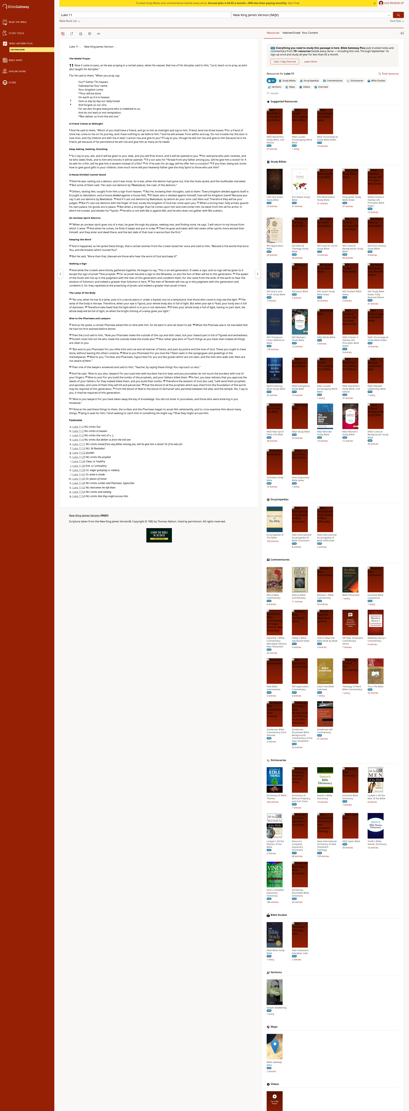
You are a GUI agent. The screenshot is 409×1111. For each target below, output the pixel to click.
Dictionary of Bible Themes (276, 797)
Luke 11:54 (78, 492)
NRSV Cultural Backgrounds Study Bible (378, 434)
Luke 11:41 (78, 474)
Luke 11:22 (78, 452)
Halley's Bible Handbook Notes (301, 639)
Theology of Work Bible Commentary (352, 688)
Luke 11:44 (78, 483)
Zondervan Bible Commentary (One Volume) (276, 732)
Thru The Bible (375, 686)
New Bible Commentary (273, 688)
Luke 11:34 (78, 461)
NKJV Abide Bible (326, 337)
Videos (275, 1084)
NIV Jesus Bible (300, 291)
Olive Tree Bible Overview (325, 688)
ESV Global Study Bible (301, 199)
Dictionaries (278, 760)
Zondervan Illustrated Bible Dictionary (300, 893)
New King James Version (84, 515)
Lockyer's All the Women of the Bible (275, 844)
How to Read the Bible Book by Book (327, 639)
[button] (391, 3)
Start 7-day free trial (285, 61)
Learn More (310, 61)
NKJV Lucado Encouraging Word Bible (302, 139)
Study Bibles (278, 162)
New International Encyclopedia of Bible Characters (301, 537)
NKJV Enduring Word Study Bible (276, 387)
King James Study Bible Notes (351, 199)
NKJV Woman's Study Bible (350, 433)
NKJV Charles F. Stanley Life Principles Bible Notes (350, 341)
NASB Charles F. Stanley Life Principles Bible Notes (376, 201)
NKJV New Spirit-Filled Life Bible (275, 433)
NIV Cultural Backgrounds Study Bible (352, 248)
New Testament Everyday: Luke (300, 952)
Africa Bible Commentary (273, 596)
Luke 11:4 (78, 439)
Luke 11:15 (78, 448)
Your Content (310, 32)
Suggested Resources (284, 101)
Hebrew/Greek (292, 32)
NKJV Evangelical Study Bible (301, 387)
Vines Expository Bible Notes (300, 479)
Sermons (276, 972)
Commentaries (280, 559)
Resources (273, 32)
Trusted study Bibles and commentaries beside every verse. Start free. (218, 3)
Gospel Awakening (276, 1007)
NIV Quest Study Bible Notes (326, 293)
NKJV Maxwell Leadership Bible (377, 387)
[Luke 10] (60, 273)
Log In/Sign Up (394, 3)
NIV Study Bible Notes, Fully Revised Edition (376, 294)
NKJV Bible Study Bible (276, 952)
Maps (274, 1026)
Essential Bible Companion (375, 596)
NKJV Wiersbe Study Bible (324, 433)
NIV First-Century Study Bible (377, 247)
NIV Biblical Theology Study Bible (300, 248)
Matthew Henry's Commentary (377, 639)
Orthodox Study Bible (275, 479)
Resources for (280, 74)
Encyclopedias (280, 499)
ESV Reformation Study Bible (326, 199)
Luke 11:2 (78, 426)
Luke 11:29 (78, 457)
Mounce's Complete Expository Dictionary (297, 845)
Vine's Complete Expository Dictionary (275, 893)
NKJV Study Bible (301, 431)
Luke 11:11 (78, 444)
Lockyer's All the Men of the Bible (376, 797)
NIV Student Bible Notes (351, 293)
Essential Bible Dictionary (350, 797)
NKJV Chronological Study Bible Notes (327, 138)
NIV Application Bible (275, 247)
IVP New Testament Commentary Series (352, 641)
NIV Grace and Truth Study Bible (276, 293)
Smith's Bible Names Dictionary (377, 843)
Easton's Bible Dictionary (324, 797)
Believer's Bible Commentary (325, 596)
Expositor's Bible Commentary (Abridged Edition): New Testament (277, 642)
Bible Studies (279, 915)
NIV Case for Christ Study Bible (327, 247)
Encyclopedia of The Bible (275, 536)
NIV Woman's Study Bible (299, 339)
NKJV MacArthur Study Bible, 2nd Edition (275, 139)
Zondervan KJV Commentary (325, 731)
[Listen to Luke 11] (98, 33)
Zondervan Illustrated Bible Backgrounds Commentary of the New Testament (302, 735)
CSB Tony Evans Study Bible (275, 199)
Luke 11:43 (78, 479)
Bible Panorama (350, 595)
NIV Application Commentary (300, 688)
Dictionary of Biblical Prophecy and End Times (301, 798)
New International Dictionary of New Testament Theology (327, 845)
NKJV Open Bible (351, 841)
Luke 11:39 (78, 470)
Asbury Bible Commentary (299, 596)
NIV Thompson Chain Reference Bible (275, 340)
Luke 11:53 (78, 487)
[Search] (398, 15)
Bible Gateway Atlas (274, 1063)
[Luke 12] (257, 273)
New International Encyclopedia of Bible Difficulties (327, 537)
